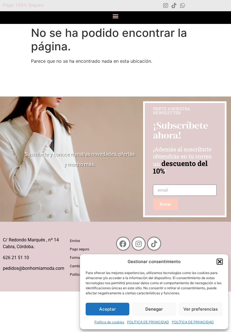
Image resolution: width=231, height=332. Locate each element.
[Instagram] (165, 5)
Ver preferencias (200, 309)
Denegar (154, 309)
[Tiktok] (174, 5)
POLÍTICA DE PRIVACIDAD (148, 322)
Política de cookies (109, 322)
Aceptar (107, 309)
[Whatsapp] (182, 5)
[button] (220, 261)
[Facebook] (123, 244)
